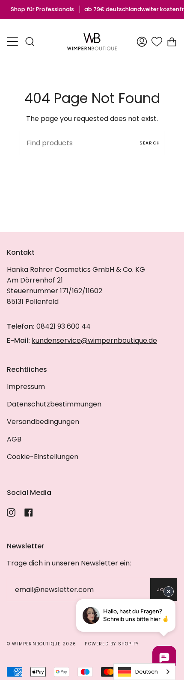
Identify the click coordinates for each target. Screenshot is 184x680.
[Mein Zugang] (142, 41)
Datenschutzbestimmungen (54, 404)
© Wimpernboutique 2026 (41, 644)
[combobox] (144, 671)
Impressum (26, 387)
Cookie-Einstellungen (42, 457)
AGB (14, 439)
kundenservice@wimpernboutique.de (94, 340)
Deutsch (146, 672)
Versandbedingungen (43, 422)
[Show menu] (13, 41)
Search (149, 143)
